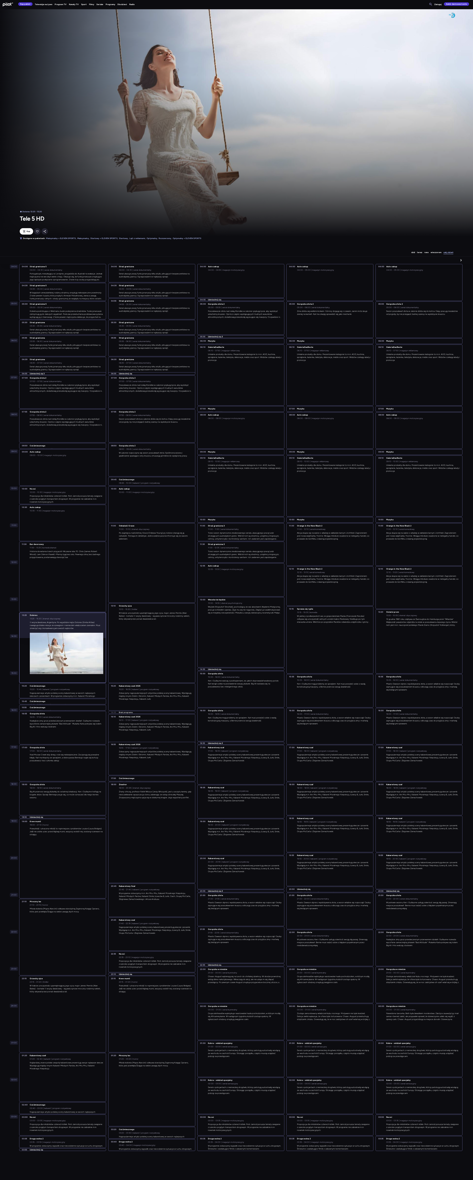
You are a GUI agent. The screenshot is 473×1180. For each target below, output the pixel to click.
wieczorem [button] (436, 252)
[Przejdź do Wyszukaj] (430, 4)
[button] (461, 260)
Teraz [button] (419, 252)
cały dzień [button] (448, 252)
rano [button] (426, 252)
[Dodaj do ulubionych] (37, 231)
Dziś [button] (413, 252)
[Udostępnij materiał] (45, 231)
